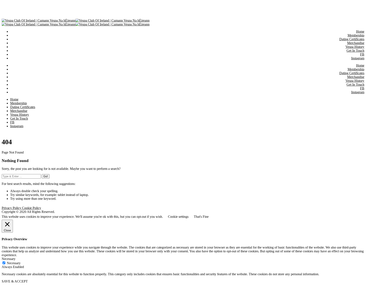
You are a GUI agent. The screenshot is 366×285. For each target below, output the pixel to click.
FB (362, 88)
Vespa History (354, 80)
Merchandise (355, 77)
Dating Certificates (351, 73)
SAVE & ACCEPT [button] (15, 281)
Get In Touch (355, 84)
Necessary (14, 263)
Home (360, 65)
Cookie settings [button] (178, 216)
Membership (356, 69)
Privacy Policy (12, 208)
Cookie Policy (31, 208)
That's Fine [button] (201, 216)
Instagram (357, 92)
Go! (45, 176)
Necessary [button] (8, 259)
